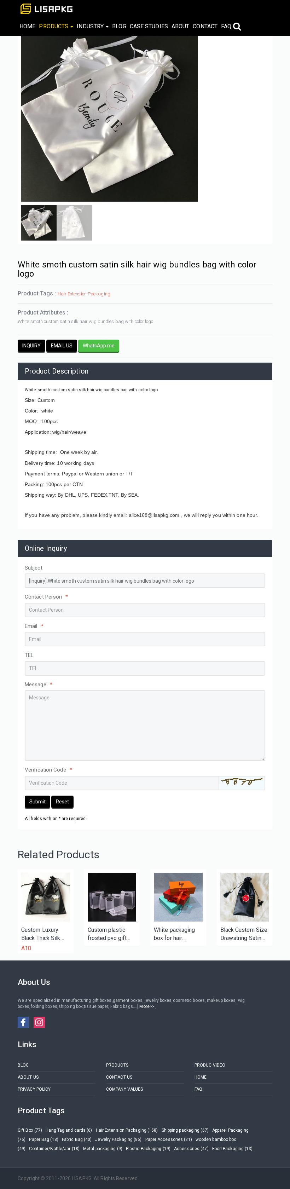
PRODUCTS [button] (54, 26)
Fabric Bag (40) (77, 1139)
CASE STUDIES (149, 26)
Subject (33, 568)
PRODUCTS (117, 1065)
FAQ (226, 26)
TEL (29, 655)
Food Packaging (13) (232, 1148)
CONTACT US (119, 1077)
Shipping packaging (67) (185, 1130)
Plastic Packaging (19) (148, 1148)
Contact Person (46, 597)
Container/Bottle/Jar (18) (54, 1148)
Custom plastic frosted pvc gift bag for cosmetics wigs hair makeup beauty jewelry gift (111, 934)
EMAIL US (61, 345)
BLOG (119, 26)
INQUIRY (31, 345)
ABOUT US (28, 1077)
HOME (27, 26)
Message (38, 684)
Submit (37, 801)
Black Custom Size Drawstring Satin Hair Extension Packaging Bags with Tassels (244, 934)
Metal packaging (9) (102, 1148)
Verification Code (48, 770)
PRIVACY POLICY (34, 1089)
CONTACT (205, 26)
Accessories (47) (191, 1148)
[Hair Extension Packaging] (45, 897)
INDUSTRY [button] (91, 26)
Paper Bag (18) (43, 1139)
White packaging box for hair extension (174, 934)
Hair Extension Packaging (84, 293)
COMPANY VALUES (124, 1089)
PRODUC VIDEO (210, 1065)
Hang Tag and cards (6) (69, 1130)
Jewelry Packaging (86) (118, 1139)
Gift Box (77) (30, 1130)
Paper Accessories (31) (168, 1139)
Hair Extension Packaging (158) (127, 1130)
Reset (62, 801)
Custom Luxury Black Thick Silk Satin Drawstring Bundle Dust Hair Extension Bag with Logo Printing (45, 934)
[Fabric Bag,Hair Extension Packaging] (244, 897)
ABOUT (181, 26)
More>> (147, 1006)
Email (34, 626)
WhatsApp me (99, 345)
